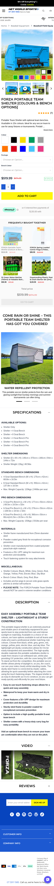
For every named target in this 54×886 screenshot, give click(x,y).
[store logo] (24, 9)
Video (27, 746)
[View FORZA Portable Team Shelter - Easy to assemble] (38, 88)
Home (4, 26)
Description (27, 602)
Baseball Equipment (20, 26)
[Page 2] (27, 401)
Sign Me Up (39, 802)
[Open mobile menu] (3, 11)
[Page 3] (35, 401)
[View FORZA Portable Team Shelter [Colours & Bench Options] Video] (25, 88)
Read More (48, 130)
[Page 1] (19, 401)
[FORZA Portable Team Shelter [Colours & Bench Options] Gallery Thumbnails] (27, 88)
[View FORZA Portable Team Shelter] (12, 88)
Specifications (27, 412)
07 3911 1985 (13, 882)
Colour (3, 135)
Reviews (27, 786)
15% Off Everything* (27, 2)
